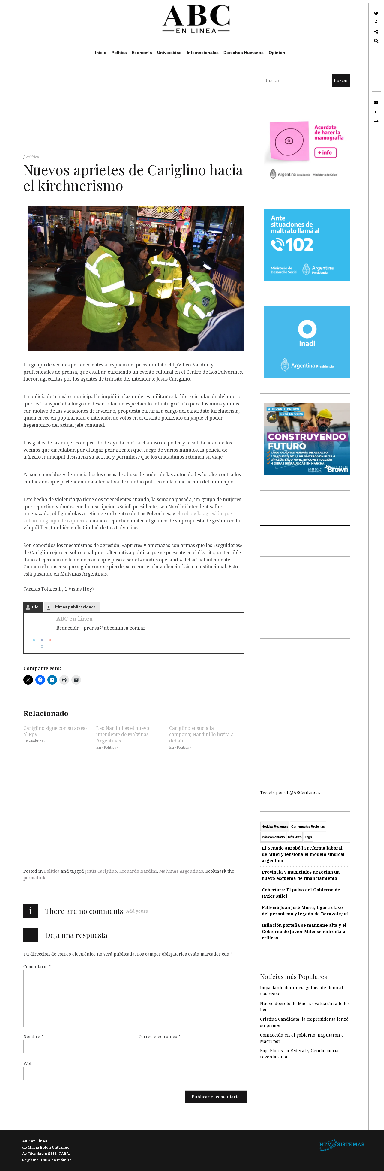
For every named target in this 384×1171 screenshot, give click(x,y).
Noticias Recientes (275, 826)
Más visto (295, 837)
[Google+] (47, 640)
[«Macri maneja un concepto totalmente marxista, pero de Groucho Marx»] (376, 121)
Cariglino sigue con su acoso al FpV (55, 731)
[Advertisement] (133, 110)
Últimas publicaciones (74, 607)
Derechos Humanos (244, 52)
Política (119, 52)
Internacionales (203, 52)
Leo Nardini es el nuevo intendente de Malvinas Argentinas (122, 734)
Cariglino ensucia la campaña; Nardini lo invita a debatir (201, 734)
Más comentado (273, 837)
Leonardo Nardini (138, 871)
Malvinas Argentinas (181, 871)
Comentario (37, 966)
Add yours (137, 911)
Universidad (169, 52)
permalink (34, 877)
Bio (35, 607)
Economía (142, 52)
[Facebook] (39, 640)
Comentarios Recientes (308, 826)
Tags (308, 837)
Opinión (277, 52)
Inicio (100, 52)
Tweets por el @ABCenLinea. (290, 792)
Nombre (33, 1036)
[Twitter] (31, 640)
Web (28, 1063)
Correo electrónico (160, 1036)
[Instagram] (39, 646)
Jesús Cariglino (101, 871)
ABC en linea (74, 619)
